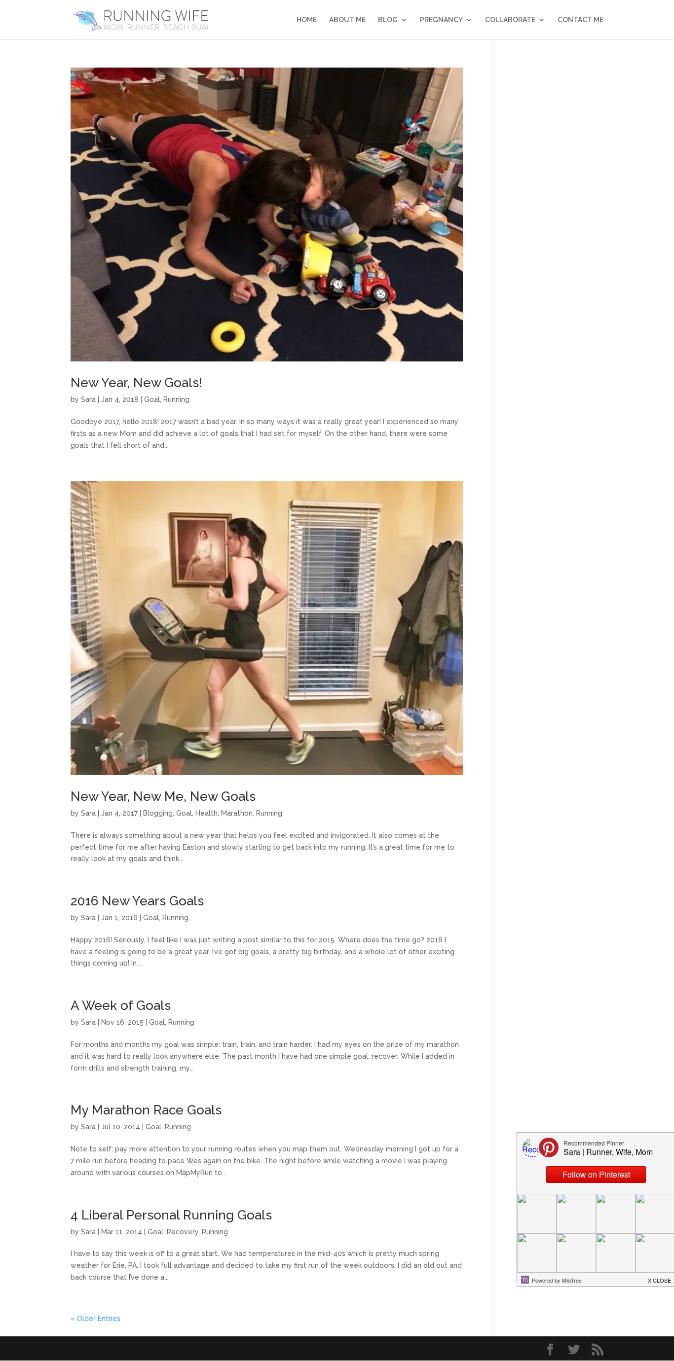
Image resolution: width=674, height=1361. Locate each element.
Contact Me (580, 20)
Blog (388, 20)
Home (307, 20)
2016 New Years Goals (137, 901)
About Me (347, 20)
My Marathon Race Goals (146, 1110)
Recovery (182, 1232)
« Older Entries (95, 1319)
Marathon (237, 813)
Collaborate (510, 20)
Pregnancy (441, 20)
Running (176, 399)
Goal (152, 399)
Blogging (158, 813)
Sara (88, 399)
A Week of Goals (121, 1005)
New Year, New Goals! (136, 382)
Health (206, 813)
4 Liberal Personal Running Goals (171, 1215)
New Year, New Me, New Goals (163, 796)
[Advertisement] (555, 215)
